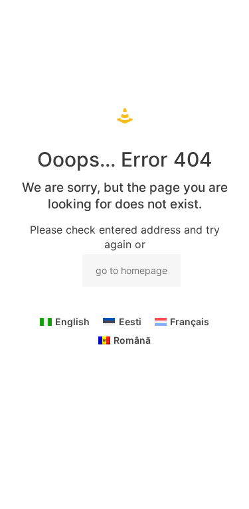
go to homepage (131, 270)
